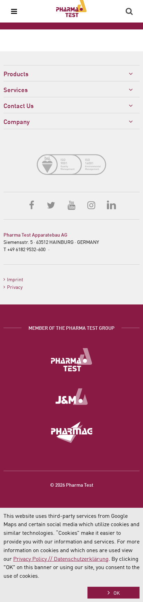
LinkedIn (111, 205)
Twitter (52, 205)
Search (129, 11)
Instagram (91, 205)
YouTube (71, 205)
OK (116, 592)
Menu (14, 11)
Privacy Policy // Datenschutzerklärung (61, 558)
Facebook (32, 205)
